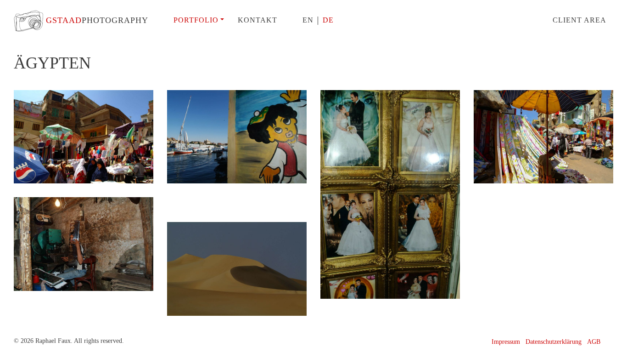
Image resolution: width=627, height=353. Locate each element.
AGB (593, 341)
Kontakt (257, 20)
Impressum (506, 341)
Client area (579, 20)
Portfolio (196, 20)
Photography (97, 20)
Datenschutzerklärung (554, 341)
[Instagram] (609, 341)
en (308, 20)
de (328, 20)
